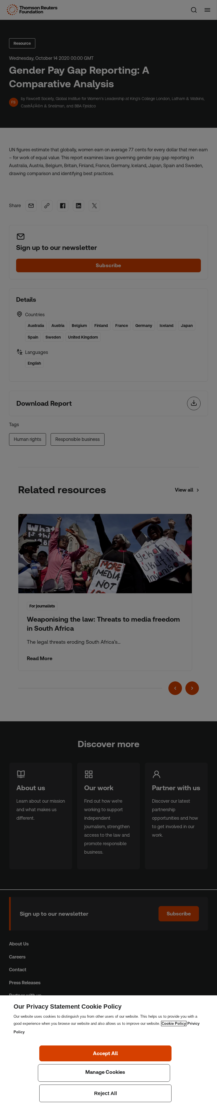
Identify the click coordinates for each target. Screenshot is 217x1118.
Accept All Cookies (105, 1053)
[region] (108, 1056)
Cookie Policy (174, 1023)
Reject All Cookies (105, 1093)
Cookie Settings (104, 1073)
